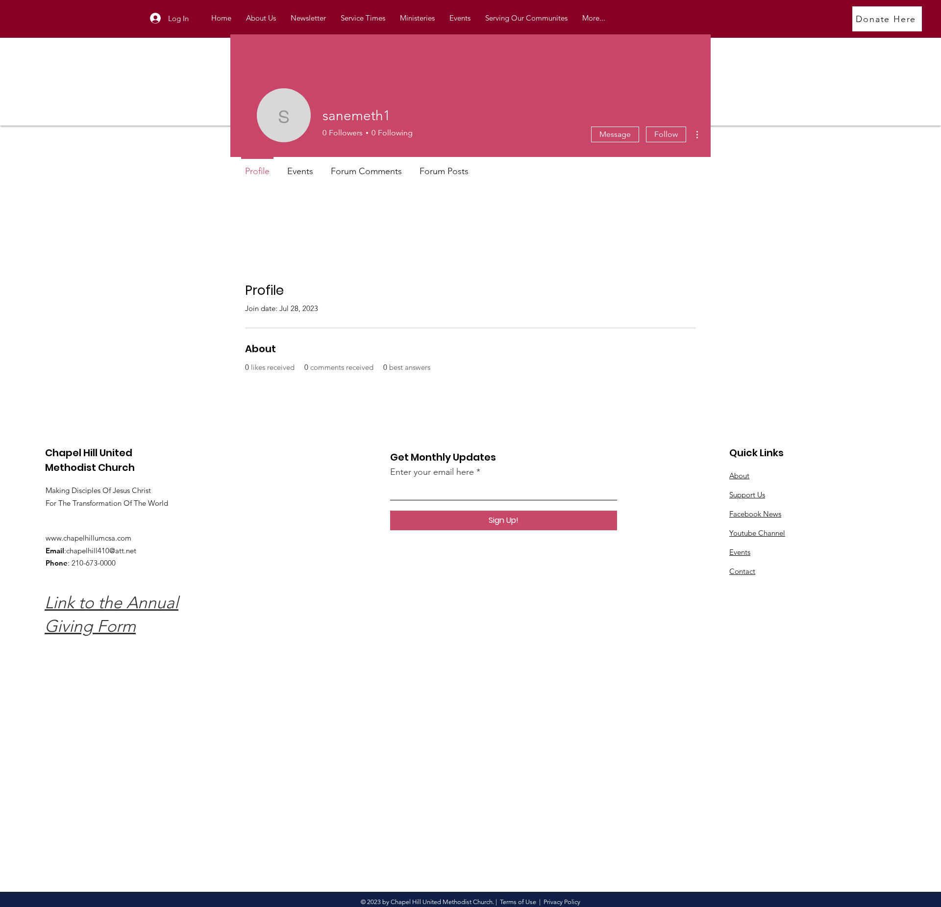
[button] (417, 18)
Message (615, 134)
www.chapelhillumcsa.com (88, 538)
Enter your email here (432, 471)
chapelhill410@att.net (101, 550)
